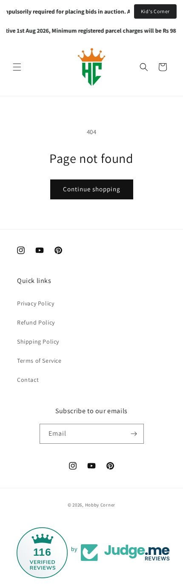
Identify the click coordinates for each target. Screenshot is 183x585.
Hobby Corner (100, 505)
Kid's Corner (155, 11)
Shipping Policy (38, 341)
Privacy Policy (35, 303)
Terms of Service (39, 360)
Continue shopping (91, 189)
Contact (28, 379)
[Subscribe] (134, 434)
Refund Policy (36, 322)
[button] (17, 67)
